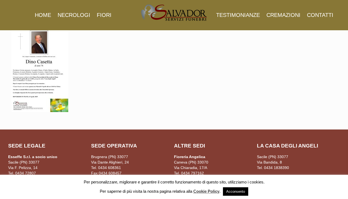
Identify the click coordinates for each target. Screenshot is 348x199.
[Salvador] (174, 12)
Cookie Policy (206, 191)
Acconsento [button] (235, 191)
